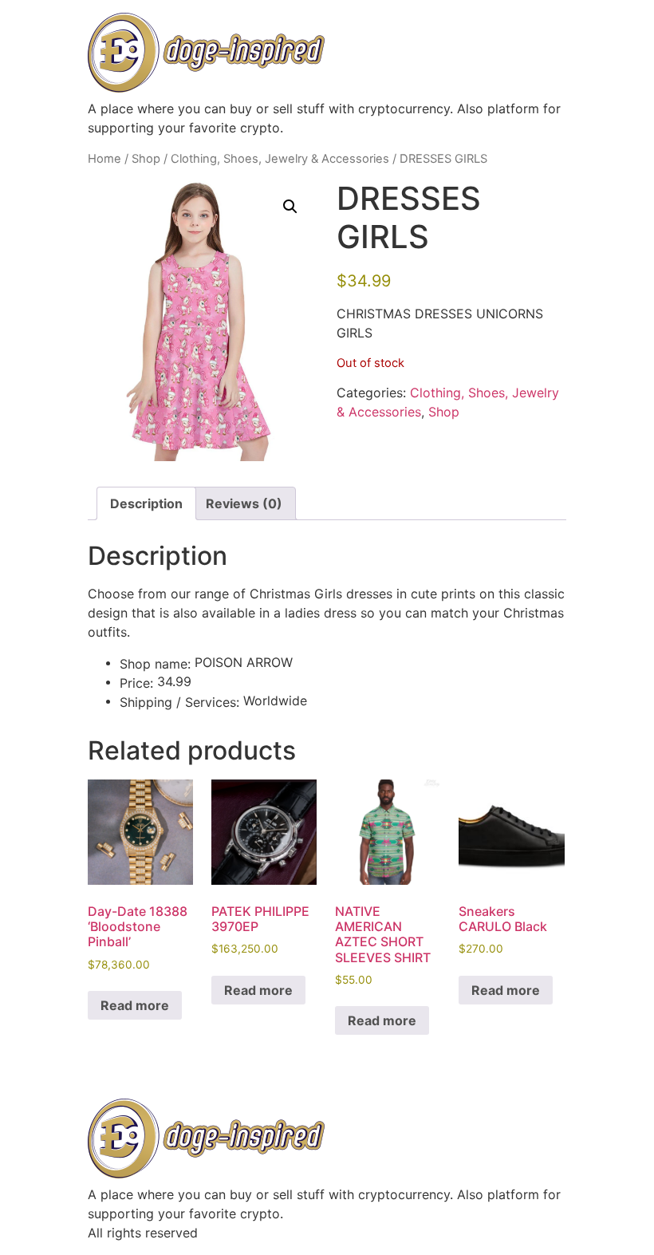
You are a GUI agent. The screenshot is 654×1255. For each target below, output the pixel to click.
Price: (136, 683)
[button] (290, 206)
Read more (134, 1005)
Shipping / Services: (179, 702)
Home (104, 159)
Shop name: (155, 663)
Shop (146, 159)
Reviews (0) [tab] (244, 503)
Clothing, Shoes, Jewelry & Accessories (280, 159)
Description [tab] (146, 503)
